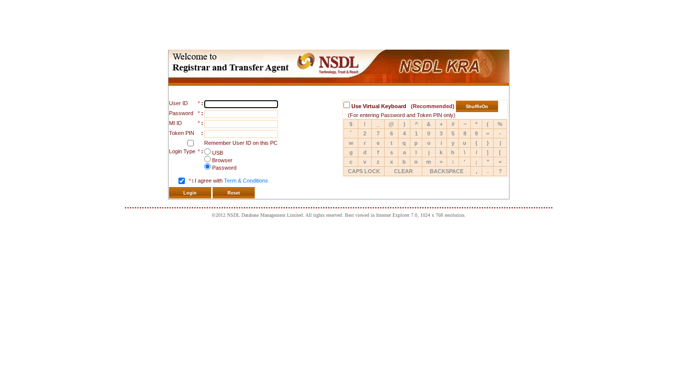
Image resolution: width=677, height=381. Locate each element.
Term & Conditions (246, 181)
